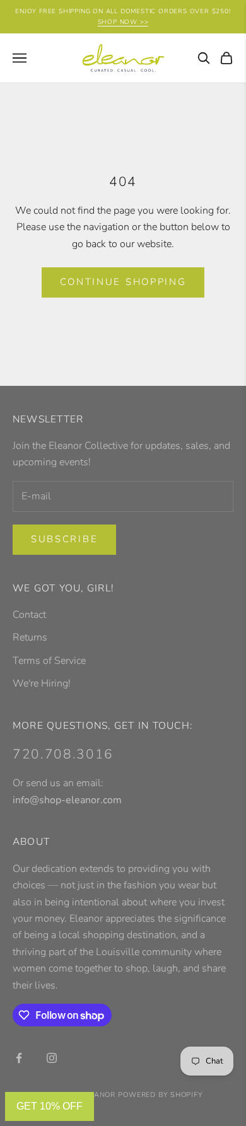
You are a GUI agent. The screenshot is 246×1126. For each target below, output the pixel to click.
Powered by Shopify (160, 1095)
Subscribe (64, 539)
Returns (30, 637)
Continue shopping (123, 282)
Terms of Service (49, 661)
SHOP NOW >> (123, 22)
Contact (29, 615)
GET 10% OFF (49, 1106)
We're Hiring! (42, 683)
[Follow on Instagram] (51, 1058)
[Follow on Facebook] (19, 1058)
